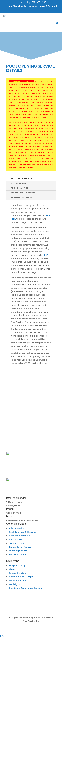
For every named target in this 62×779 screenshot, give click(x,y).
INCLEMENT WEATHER (21, 197)
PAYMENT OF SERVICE (21, 178)
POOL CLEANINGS (19, 188)
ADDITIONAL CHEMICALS (23, 192)
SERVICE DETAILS (19, 183)
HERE (45, 255)
